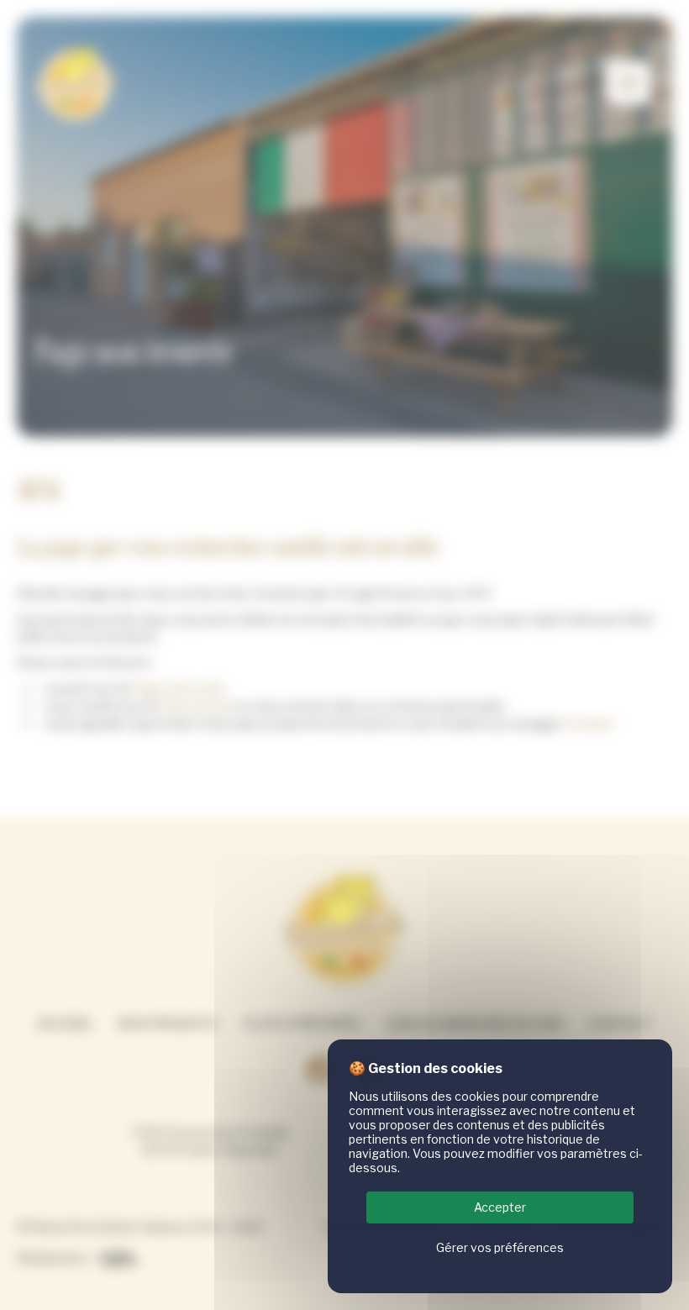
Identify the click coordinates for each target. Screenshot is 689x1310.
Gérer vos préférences (500, 1247)
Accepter (500, 1207)
